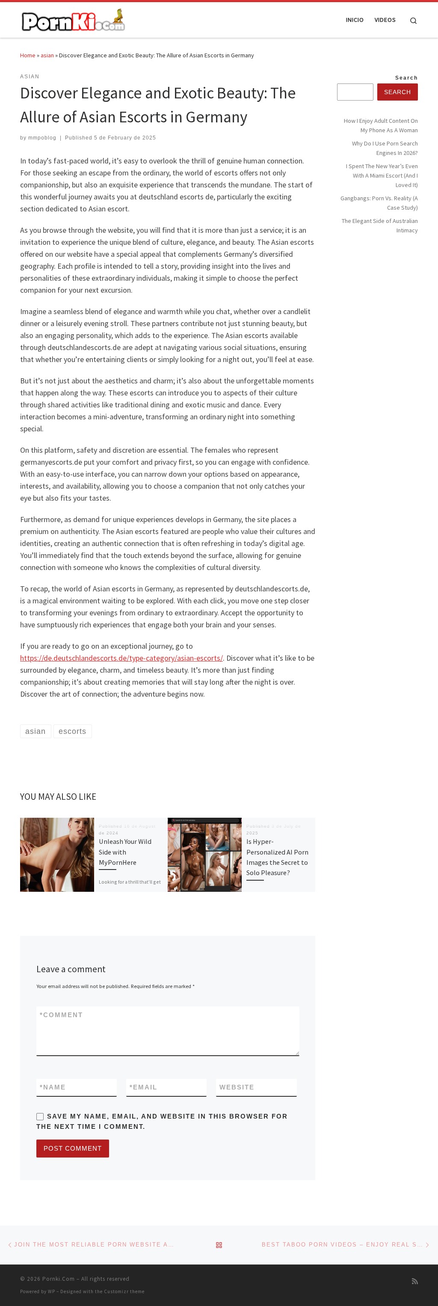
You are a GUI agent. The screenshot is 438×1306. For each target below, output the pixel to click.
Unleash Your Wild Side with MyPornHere (125, 852)
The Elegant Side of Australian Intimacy (380, 225)
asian (47, 55)
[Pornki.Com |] (73, 18)
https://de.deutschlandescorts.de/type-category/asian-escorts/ (121, 658)
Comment (61, 1014)
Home (28, 55)
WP (51, 1291)
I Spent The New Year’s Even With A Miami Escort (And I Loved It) (382, 175)
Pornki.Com (58, 1278)
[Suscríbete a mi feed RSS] (415, 1281)
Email (143, 1087)
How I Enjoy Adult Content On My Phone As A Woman (381, 125)
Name (53, 1087)
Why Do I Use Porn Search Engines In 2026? (385, 148)
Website (237, 1087)
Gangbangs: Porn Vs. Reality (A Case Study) (379, 202)
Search (406, 78)
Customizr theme (124, 1291)
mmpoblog (42, 138)
